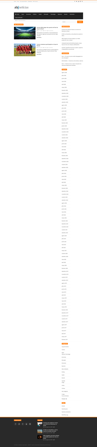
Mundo (65, 14)
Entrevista (72, 14)
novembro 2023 (65, 161)
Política (34, 14)
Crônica (63, 388)
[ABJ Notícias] (21, 7)
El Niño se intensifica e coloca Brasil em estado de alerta (50, 430)
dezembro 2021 (65, 223)
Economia (28, 14)
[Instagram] (80, 1)
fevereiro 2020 (65, 268)
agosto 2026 (64, 72)
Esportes (60, 14)
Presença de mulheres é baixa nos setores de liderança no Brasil (50, 424)
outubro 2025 (64, 99)
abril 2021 (64, 247)
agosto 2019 (64, 283)
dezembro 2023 (65, 158)
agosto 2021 (64, 235)
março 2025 (64, 120)
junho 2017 (64, 327)
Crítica (63, 385)
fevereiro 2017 (65, 339)
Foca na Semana (65, 395)
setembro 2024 (65, 137)
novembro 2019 (65, 274)
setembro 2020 (65, 256)
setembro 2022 (65, 200)
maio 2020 (64, 259)
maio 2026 (64, 81)
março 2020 (64, 265)
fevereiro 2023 (65, 188)
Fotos (18, 1)
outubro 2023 (64, 164)
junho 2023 (64, 176)
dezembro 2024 (65, 129)
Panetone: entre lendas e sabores (76, 60)
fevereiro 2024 (65, 155)
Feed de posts (65, 409)
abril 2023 (64, 182)
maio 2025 (64, 114)
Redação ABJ (64, 398)
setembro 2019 (65, 280)
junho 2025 (64, 111)
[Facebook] (74, 1)
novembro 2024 (65, 131)
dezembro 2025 (65, 93)
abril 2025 (64, 117)
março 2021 (64, 250)
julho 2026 (64, 75)
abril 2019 (64, 295)
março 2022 (64, 218)
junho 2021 (64, 241)
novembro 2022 (65, 194)
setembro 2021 (65, 232)
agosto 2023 (64, 170)
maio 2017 (64, 330)
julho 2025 (64, 108)
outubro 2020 (64, 253)
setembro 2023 (65, 167)
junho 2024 (64, 143)
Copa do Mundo (18, 17)
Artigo (63, 382)
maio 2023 (64, 179)
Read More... (39, 37)
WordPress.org (65, 414)
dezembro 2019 (65, 271)
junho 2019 (64, 289)
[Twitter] (76, 1)
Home (15, 1)
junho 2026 (64, 78)
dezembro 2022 (65, 191)
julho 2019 (64, 286)
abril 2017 (64, 333)
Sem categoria (65, 391)
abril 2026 (64, 84)
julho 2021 (64, 238)
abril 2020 (64, 262)
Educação (46, 14)
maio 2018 (64, 301)
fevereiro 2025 (65, 123)
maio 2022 (64, 212)
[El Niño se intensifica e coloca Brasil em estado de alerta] (39, 431)
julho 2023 (64, 173)
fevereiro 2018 (65, 310)
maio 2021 (64, 244)
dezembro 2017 (65, 312)
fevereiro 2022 (65, 220)
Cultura (63, 349)
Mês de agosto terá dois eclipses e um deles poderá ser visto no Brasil (51, 437)
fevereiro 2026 (65, 90)
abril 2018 (64, 304)
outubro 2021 (64, 229)
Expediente (30, 1)
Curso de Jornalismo (23, 1)
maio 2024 (64, 146)
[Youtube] (78, 1)
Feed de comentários (66, 412)
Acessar (63, 406)
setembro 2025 (65, 102)
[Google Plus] (22, 424)
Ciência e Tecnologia (66, 354)
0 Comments (50, 30)
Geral (23, 14)
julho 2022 (64, 206)
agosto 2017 (64, 324)
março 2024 (64, 152)
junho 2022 (64, 209)
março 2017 (64, 336)
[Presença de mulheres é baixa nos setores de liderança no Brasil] (39, 424)
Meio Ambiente (65, 369)
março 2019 (64, 298)
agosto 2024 (64, 140)
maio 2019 (64, 292)
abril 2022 (64, 215)
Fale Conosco (35, 1)
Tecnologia (53, 14)
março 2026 (64, 87)
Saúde (40, 14)
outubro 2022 (64, 197)
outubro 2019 (64, 277)
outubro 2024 (64, 134)
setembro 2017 (65, 321)
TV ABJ (63, 394)
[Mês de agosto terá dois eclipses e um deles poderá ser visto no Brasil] (39, 437)
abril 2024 (64, 149)
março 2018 (64, 307)
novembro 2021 (65, 226)
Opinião (63, 381)
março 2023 (64, 185)
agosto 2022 (64, 203)
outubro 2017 (64, 318)
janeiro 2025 (64, 126)
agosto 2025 (64, 105)
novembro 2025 (65, 96)
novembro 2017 (65, 315)
